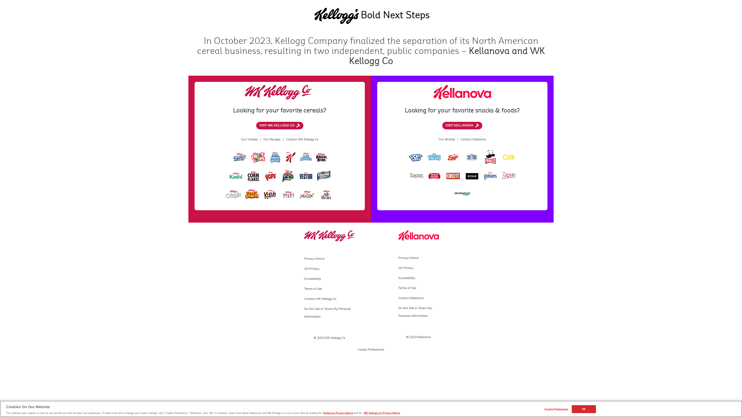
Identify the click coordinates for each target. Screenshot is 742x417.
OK (584, 409)
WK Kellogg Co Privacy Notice (382, 413)
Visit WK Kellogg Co (276, 125)
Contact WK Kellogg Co (320, 299)
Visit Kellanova (459, 125)
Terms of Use (313, 289)
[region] (371, 409)
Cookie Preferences (556, 409)
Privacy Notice (314, 259)
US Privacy (311, 269)
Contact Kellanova (411, 298)
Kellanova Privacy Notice (338, 413)
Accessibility (312, 279)
